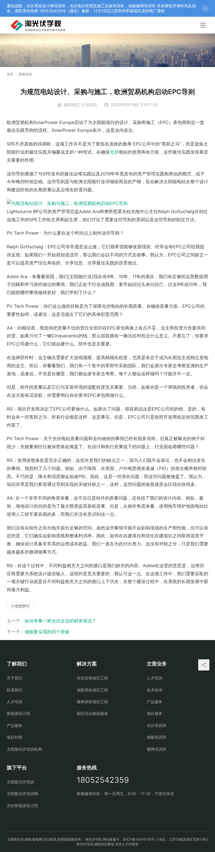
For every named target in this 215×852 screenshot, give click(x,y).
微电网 (37, 839)
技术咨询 (154, 690)
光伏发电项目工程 (92, 678)
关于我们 (14, 678)
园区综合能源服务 (92, 713)
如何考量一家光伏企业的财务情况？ (60, 621)
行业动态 (89, 104)
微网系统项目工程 (92, 701)
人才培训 (14, 701)
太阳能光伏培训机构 (24, 749)
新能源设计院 (18, 713)
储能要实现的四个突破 (47, 631)
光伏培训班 (156, 725)
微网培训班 (156, 749)
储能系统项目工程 (92, 690)
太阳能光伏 (15, 839)
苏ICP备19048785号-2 (140, 839)
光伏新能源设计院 (22, 805)
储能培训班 (156, 737)
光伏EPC (22, 605)
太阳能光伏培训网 (22, 793)
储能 (28, 839)
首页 (10, 74)
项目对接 (14, 737)
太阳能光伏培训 (20, 781)
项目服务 (154, 713)
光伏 (114, 152)
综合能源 (50, 839)
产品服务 (14, 725)
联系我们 (14, 690)
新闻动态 (72, 104)
